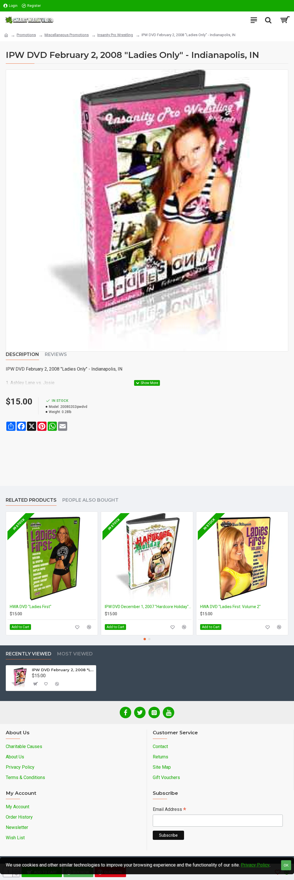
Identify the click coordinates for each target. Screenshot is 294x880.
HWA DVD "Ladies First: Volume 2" (230, 606)
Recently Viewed (28, 654)
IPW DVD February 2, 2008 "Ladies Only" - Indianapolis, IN (63, 669)
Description (22, 354)
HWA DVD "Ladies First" (30, 606)
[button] (145, 639)
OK (286, 865)
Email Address (169, 810)
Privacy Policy (255, 865)
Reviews (56, 354)
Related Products (31, 500)
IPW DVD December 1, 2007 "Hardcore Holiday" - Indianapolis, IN (148, 606)
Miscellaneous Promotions (67, 35)
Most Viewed (75, 654)
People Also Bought (90, 500)
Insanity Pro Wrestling (115, 35)
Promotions (26, 35)
